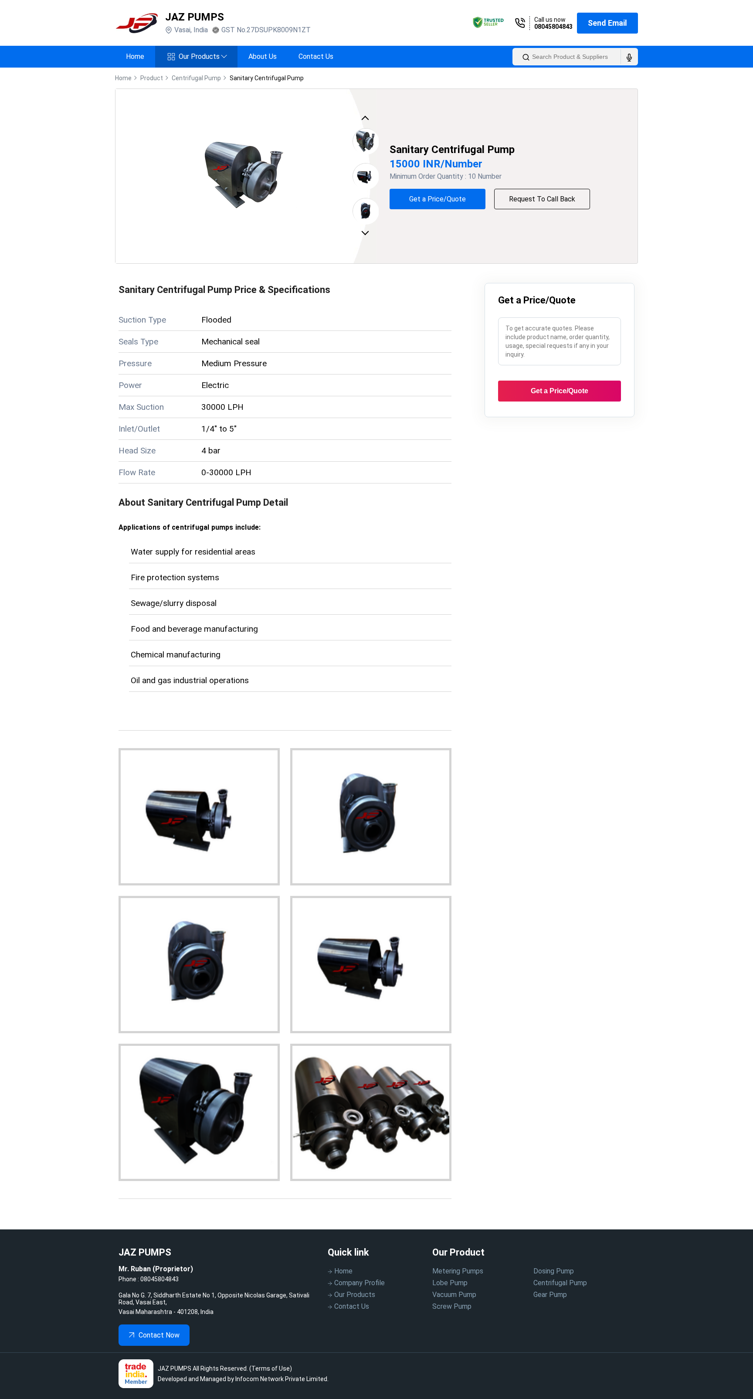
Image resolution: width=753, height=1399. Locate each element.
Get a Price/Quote (437, 199)
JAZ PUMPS (194, 17)
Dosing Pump (553, 1271)
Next (367, 232)
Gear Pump (550, 1294)
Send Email (607, 22)
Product (151, 78)
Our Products (203, 56)
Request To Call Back (542, 199)
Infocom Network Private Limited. (282, 1378)
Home (135, 56)
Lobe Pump (450, 1283)
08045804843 (553, 26)
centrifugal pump (196, 78)
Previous (367, 120)
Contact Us (315, 56)
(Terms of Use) (270, 1368)
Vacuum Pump (454, 1294)
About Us (262, 56)
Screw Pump (451, 1306)
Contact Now (159, 1335)
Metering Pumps (457, 1271)
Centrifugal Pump (560, 1283)
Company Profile (359, 1283)
